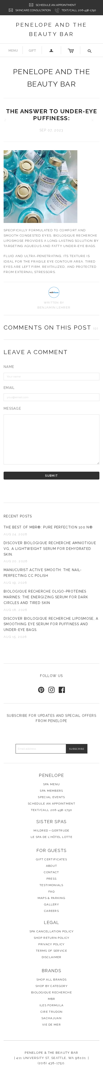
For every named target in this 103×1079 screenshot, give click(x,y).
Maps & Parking (51, 898)
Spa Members (51, 790)
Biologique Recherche (51, 992)
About (51, 865)
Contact (51, 872)
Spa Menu (51, 784)
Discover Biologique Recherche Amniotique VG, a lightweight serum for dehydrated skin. (50, 548)
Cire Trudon (51, 1011)
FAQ (51, 891)
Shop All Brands (51, 979)
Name (9, 367)
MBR (51, 999)
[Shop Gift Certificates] (32, 50)
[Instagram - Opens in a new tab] (51, 690)
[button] (89, 50)
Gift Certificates (51, 859)
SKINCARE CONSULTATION (33, 10)
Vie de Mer (51, 1024)
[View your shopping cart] (70, 50)
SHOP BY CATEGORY (51, 986)
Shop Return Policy (51, 938)
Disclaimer (52, 957)
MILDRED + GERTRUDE (51, 830)
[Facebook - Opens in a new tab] (62, 690)
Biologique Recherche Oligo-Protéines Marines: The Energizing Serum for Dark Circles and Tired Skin (46, 597)
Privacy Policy (51, 944)
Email (9, 388)
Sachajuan (51, 1018)
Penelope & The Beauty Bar (51, 1052)
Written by (54, 302)
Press (51, 878)
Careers (51, 911)
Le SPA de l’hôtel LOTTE (51, 837)
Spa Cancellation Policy (51, 931)
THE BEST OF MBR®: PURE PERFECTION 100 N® (48, 527)
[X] (96, 120)
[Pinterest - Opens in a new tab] (41, 690)
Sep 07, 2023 (51, 130)
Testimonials (51, 885)
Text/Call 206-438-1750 (79, 10)
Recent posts (18, 516)
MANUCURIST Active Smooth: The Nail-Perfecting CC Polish (43, 573)
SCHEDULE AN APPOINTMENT (56, 5)
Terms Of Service (51, 950)
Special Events (51, 797)
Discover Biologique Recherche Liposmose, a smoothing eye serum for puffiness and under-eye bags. (51, 624)
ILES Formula (52, 1005)
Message (12, 408)
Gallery (51, 904)
